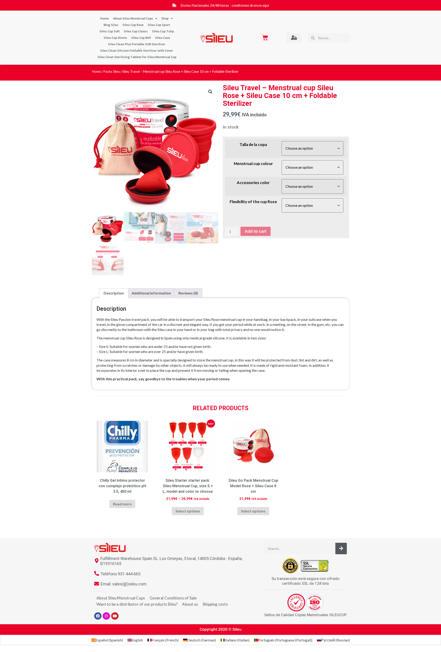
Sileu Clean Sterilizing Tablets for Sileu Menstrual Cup (136, 57)
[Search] (341, 548)
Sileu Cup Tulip (163, 31)
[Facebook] (98, 616)
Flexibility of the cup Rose (253, 202)
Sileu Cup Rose (133, 25)
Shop (165, 18)
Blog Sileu (111, 25)
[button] (210, 92)
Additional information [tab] (151, 293)
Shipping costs (215, 604)
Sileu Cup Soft (109, 31)
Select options (187, 511)
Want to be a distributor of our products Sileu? (137, 604)
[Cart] (265, 38)
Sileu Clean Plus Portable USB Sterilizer (136, 44)
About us (190, 604)
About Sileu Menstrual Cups (133, 18)
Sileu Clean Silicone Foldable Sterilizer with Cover (136, 50)
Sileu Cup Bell (141, 38)
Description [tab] (114, 293)
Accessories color (253, 183)
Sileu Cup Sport (159, 25)
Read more (122, 504)
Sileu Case (162, 38)
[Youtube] (115, 616)
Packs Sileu (111, 71)
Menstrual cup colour (253, 164)
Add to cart (255, 231)
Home (104, 18)
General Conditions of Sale (173, 598)
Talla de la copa (253, 145)
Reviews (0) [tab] (188, 293)
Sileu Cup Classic (136, 31)
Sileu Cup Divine (115, 38)
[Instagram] (106, 616)
